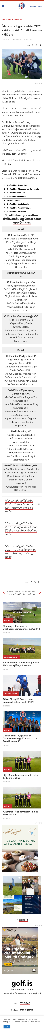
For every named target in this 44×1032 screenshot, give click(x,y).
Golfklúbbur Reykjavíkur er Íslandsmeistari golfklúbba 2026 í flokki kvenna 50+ (20, 738)
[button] (12, 885)
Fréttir (16, 20)
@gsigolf (23, 919)
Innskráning (36, 7)
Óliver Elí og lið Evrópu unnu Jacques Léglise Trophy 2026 (18, 700)
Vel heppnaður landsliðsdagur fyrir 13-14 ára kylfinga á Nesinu (21, 664)
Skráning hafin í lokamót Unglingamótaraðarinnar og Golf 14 (21, 627)
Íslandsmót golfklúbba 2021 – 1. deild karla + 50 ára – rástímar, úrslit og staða (20, 551)
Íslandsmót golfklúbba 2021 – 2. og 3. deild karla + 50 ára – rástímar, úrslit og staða (22, 529)
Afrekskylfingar (10, 657)
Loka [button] (7, 1026)
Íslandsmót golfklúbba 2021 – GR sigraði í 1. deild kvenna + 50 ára (22, 30)
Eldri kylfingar (7, 20)
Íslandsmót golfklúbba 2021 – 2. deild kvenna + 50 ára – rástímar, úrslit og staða (22, 506)
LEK (20, 20)
